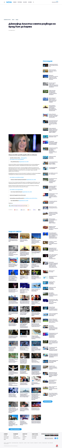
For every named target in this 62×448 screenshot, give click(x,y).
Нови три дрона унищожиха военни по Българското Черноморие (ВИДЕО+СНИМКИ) (53, 220)
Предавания (24, 436)
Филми (24, 439)
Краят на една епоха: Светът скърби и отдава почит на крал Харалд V (35, 302)
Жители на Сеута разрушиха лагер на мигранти (24, 240)
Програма (20, 2)
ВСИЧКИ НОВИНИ (47, 401)
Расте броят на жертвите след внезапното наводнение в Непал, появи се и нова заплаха (36, 349)
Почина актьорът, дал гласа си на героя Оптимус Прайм (24, 313)
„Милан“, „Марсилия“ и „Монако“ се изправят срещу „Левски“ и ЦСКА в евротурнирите (53, 320)
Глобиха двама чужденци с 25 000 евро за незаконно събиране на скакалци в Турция (13, 360)
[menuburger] (4, 2)
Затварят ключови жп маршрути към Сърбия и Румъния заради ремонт (53, 214)
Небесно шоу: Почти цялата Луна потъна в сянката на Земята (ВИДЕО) (35, 314)
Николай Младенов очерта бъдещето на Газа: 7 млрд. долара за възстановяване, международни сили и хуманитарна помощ (13, 278)
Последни (5, 435)
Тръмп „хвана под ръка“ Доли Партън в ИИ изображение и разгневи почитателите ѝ (13, 290)
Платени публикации (6, 443)
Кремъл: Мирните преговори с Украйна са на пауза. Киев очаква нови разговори (13, 265)
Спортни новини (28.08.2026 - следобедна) (52, 282)
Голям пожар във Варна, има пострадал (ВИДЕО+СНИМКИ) (53, 163)
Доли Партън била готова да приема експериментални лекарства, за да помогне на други (23, 361)
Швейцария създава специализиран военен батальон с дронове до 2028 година (24, 409)
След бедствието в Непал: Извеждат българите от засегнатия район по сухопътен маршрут (24, 325)
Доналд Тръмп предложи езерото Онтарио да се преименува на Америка (36, 422)
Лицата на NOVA (15, 436)
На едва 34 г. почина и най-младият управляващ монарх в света (24, 277)
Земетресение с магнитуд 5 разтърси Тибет (35, 383)
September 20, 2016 (23, 161)
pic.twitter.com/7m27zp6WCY (17, 159)
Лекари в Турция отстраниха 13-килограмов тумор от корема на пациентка (53, 308)
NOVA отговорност (35, 435)
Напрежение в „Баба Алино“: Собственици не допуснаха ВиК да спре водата (53, 342)
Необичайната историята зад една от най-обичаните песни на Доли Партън (13, 373)
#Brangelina (24, 157)
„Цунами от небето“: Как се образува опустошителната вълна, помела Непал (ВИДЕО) (36, 265)
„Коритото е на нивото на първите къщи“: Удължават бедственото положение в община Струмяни (53, 150)
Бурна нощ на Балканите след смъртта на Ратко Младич (13, 313)
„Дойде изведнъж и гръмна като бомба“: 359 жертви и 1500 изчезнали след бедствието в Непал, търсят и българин (13, 410)
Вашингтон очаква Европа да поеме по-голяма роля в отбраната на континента (12, 349)
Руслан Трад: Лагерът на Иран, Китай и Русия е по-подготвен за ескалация (24, 302)
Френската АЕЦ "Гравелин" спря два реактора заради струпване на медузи (13, 395)
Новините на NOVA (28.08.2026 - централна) (52, 157)
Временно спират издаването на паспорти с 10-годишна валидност (53, 228)
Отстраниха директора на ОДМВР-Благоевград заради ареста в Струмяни (53, 143)
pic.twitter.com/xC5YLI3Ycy (30, 198)
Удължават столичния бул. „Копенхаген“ (53, 173)
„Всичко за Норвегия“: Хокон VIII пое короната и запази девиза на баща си (13, 302)
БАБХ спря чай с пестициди (52, 271)
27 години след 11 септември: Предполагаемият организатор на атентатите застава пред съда (13, 423)
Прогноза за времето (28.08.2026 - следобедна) (53, 277)
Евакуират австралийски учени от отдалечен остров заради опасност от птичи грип (36, 241)
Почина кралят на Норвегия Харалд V (23, 336)
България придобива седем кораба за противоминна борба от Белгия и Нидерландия (24, 395)
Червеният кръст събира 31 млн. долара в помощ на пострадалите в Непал (13, 384)
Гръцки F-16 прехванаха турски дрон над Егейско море (35, 290)
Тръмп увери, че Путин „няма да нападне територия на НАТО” (24, 383)
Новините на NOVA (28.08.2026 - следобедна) (52, 288)
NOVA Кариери (34, 436)
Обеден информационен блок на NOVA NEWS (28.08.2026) (53, 361)
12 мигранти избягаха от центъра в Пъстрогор (53, 202)
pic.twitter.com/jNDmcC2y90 (17, 177)
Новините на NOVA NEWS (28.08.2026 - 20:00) (53, 136)
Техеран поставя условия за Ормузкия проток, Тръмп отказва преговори (35, 337)
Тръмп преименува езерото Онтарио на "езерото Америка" (13, 324)
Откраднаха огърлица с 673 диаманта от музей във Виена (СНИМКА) (13, 337)
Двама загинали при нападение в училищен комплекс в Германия (35, 409)
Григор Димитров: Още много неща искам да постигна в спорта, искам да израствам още (53, 122)
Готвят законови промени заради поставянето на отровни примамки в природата (53, 92)
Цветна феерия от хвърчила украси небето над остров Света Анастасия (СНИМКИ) (53, 100)
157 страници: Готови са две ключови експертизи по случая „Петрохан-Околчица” (53, 349)
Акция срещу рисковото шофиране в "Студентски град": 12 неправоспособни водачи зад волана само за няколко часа (53, 265)
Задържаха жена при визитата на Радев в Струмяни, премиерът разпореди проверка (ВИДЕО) (53, 374)
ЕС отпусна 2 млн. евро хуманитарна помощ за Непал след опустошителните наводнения (24, 291)
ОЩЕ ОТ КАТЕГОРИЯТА (15, 429)
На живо (30, 2)
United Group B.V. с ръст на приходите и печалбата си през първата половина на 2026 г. (53, 195)
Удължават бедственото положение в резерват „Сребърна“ (53, 294)
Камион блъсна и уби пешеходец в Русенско (53, 207)
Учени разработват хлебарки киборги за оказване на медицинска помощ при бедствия (36, 373)
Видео (5, 439)
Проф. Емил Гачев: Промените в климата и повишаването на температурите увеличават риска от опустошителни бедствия (36, 397)
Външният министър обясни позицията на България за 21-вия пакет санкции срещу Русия (36, 325)
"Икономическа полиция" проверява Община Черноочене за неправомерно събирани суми (53, 335)
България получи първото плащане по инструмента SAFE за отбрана (53, 367)
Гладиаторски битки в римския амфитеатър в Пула (13, 240)
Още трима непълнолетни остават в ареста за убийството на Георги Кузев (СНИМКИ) (53, 327)
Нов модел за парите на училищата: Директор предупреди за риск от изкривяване (53, 355)
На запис (25, 2)
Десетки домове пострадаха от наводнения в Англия (24, 372)
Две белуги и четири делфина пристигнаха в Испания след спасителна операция (24, 348)
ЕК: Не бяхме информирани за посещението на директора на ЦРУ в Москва (24, 423)
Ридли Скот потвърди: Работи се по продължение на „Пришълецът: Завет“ (35, 360)
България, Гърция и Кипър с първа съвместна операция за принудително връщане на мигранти (13, 253)
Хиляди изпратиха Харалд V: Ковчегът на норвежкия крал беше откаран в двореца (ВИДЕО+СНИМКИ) (24, 265)
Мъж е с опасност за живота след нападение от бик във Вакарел (53, 388)
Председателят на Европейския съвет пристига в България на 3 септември (36, 277)
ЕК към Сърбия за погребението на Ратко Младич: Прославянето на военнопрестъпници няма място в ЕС (24, 253)
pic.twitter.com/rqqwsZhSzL (16, 189)
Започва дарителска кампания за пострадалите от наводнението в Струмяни (53, 180)
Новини (14, 2)
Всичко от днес (6, 436)
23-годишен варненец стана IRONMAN (53, 168)
